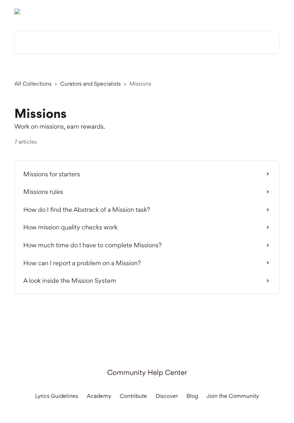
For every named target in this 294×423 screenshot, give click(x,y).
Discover (167, 396)
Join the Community (233, 396)
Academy (99, 396)
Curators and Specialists (90, 83)
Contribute (133, 396)
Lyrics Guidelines (56, 396)
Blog (192, 396)
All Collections (33, 83)
